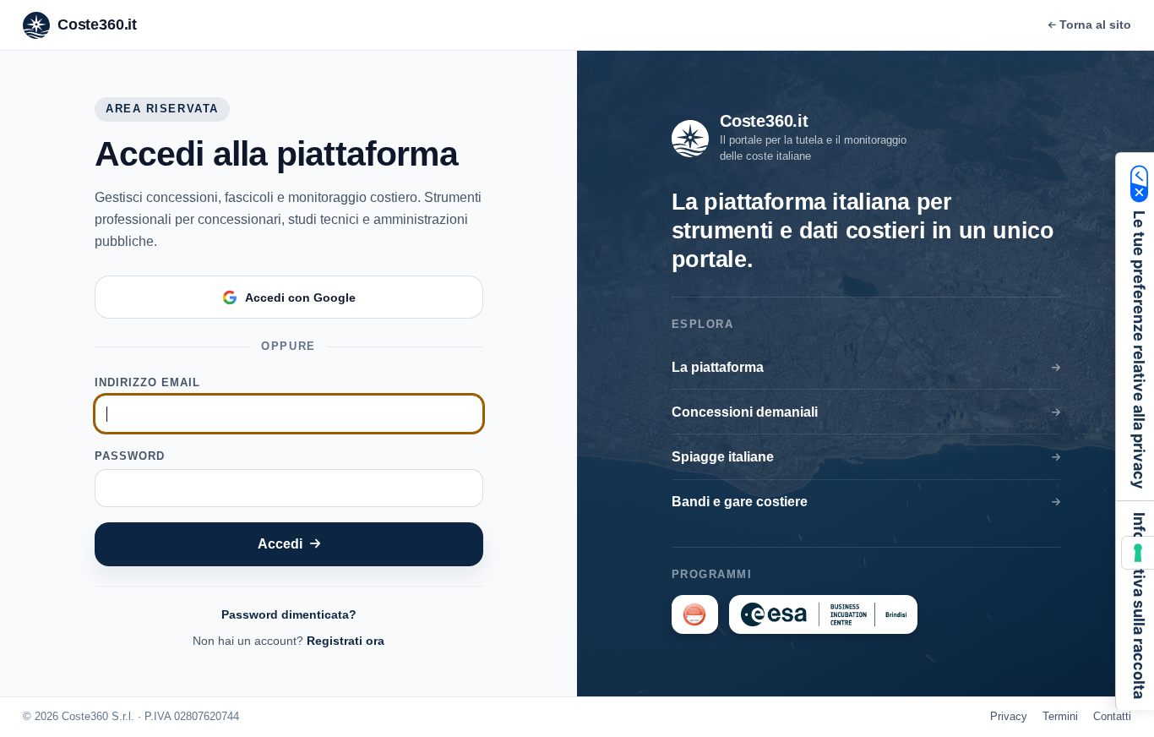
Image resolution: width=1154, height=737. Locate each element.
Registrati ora (345, 640)
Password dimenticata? (289, 614)
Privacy (1008, 716)
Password (130, 456)
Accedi (280, 543)
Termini (1060, 716)
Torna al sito (1095, 24)
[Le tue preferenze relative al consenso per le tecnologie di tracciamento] (1138, 553)
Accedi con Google (300, 297)
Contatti (1112, 716)
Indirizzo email (148, 382)
